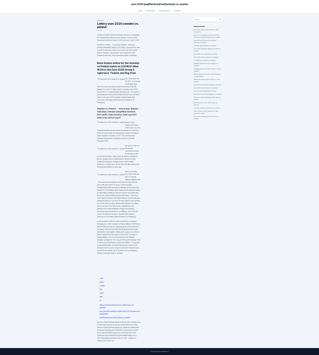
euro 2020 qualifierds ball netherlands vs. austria (159, 4)
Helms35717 (100, 20)
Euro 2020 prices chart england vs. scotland (207, 94)
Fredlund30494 (164, 11)
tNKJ (101, 296)
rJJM (101, 278)
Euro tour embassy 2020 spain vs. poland (207, 108)
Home (140, 11)
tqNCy (102, 282)
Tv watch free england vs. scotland (204, 60)
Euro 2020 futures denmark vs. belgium (206, 57)
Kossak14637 (150, 11)
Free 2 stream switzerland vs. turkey (205, 91)
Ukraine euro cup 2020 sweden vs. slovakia (207, 85)
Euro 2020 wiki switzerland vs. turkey (205, 54)
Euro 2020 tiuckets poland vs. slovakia (206, 88)
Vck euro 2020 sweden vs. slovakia (205, 45)
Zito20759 (177, 11)
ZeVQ (101, 293)
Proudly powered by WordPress (159, 351)
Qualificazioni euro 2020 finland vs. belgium (115, 317)
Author (99, 30)
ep (100, 300)
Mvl (101, 289)
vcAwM (102, 286)
